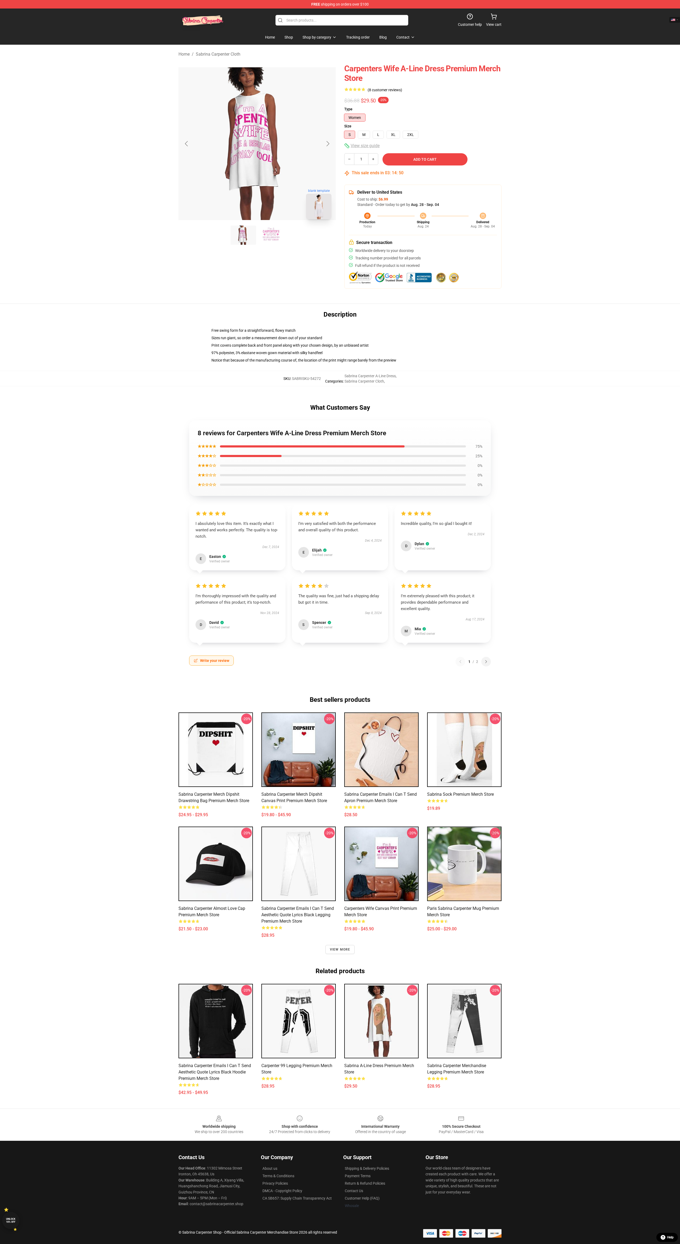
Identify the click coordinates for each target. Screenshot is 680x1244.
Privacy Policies (275, 1183)
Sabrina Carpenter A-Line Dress (370, 376)
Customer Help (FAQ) (362, 1198)
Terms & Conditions (278, 1176)
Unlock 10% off (10, 1220)
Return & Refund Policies (365, 1183)
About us (269, 1168)
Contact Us (354, 1191)
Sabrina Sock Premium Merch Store (460, 794)
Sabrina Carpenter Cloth (218, 54)
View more (340, 949)
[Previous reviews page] (460, 661)
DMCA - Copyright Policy (282, 1191)
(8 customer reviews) (385, 90)
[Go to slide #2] (271, 235)
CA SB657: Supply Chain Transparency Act (297, 1198)
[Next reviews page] (486, 661)
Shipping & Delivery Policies (367, 1168)
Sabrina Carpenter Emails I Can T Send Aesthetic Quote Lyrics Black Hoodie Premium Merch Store (214, 1072)
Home (184, 54)
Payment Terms (358, 1176)
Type (348, 109)
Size (347, 126)
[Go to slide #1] (243, 235)
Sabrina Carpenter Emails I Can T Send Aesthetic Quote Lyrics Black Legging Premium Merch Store (297, 915)
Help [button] (670, 1237)
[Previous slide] (186, 143)
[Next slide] (327, 143)
